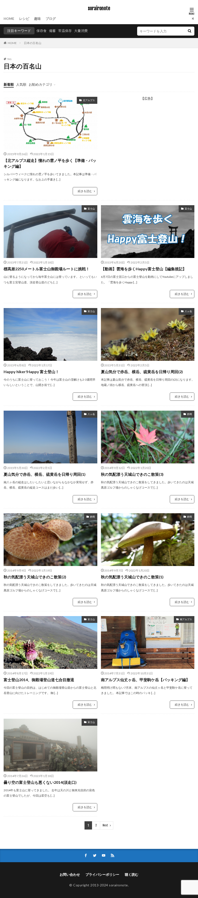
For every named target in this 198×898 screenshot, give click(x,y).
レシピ (24, 18)
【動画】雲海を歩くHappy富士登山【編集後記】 (143, 268)
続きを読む (85, 191)
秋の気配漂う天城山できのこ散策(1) (132, 576)
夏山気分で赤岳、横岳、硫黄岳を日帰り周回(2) (142, 371)
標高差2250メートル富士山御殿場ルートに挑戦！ (47, 268)
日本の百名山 (32, 43)
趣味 (37, 18)
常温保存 (65, 31)
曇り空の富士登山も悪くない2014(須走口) (40, 782)
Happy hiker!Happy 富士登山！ (31, 371)
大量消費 (81, 31)
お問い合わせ (70, 874)
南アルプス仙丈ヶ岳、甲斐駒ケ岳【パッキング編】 (145, 679)
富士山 (91, 208)
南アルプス (186, 619)
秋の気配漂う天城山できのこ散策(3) (132, 474)
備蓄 (52, 31)
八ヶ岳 (188, 311)
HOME (9, 18)
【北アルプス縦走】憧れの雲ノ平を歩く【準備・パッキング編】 (50, 163)
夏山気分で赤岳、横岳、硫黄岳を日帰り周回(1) (44, 474)
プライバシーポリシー (102, 874)
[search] (189, 31)
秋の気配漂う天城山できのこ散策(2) (35, 576)
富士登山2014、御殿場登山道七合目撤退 (39, 679)
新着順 (9, 84)
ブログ (51, 18)
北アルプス (89, 100)
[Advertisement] (148, 137)
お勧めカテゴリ (40, 84)
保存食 (41, 31)
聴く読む (131, 874)
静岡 (189, 414)
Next (105, 825)
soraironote (99, 8)
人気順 (21, 84)
